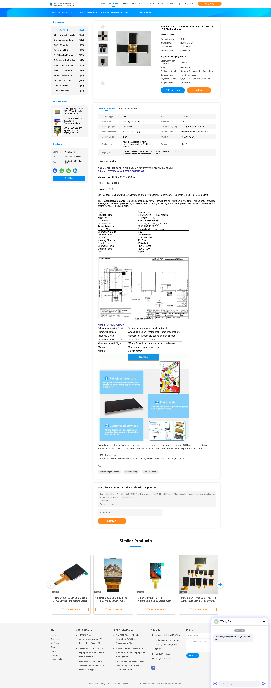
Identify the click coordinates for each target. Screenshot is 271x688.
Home (53, 635)
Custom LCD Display (69, 80)
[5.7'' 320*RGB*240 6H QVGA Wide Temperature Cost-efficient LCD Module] (57, 121)
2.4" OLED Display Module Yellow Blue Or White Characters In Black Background (127, 639)
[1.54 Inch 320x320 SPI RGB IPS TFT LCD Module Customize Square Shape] (113, 574)
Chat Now (209, 4)
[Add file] (215, 683)
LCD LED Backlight (69, 86)
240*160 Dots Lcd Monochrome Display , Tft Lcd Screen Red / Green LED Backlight (92, 639)
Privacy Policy (57, 659)
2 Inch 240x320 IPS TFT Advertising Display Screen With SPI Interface (154, 601)
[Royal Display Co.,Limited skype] (75, 170)
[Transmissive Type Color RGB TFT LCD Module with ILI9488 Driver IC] (198, 574)
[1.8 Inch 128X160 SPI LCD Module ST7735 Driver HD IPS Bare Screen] (70, 574)
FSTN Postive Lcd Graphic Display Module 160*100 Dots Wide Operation (92, 652)
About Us (55, 647)
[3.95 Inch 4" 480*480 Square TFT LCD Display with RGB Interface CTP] (57, 131)
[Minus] (264, 621)
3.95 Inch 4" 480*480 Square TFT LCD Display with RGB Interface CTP (72, 130)
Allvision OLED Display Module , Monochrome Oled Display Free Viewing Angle (130, 652)
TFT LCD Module (69, 30)
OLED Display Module (69, 55)
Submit (111, 521)
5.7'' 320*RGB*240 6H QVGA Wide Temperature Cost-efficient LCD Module (73, 121)
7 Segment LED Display (69, 60)
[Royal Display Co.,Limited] (61, 4)
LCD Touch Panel (69, 91)
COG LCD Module (69, 45)
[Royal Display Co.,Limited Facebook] (153, 667)
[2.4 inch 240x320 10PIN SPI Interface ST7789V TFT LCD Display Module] (133, 49)
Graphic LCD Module (69, 40)
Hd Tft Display (131, 472)
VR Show (55, 643)
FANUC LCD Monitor (69, 70)
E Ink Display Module (69, 65)
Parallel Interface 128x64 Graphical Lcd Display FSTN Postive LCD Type (91, 666)
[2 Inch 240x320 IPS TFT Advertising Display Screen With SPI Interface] (156, 574)
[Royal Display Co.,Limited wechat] (68, 170)
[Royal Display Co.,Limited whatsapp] (61, 170)
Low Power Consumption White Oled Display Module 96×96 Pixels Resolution (130, 666)
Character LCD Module (69, 35)
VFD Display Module (69, 75)
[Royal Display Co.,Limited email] (55, 170)
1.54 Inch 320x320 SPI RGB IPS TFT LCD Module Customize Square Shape (111, 601)
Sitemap (55, 655)
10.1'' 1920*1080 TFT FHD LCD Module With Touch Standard (73, 111)
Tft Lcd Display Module (109, 472)
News (53, 651)
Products (55, 639)
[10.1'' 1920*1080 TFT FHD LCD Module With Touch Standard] (57, 112)
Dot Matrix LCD (69, 50)
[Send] (264, 683)
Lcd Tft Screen (150, 472)
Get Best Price (172, 90)
